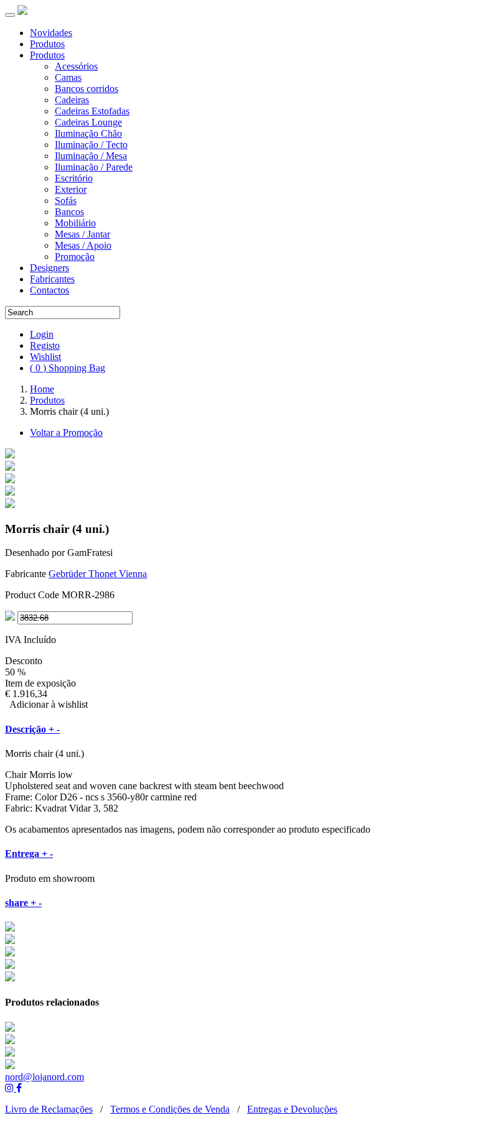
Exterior (71, 189)
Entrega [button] (29, 853)
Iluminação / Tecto (91, 144)
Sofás (66, 200)
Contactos (49, 290)
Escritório (74, 178)
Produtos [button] (47, 55)
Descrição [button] (32, 729)
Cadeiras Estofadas (92, 111)
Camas (68, 77)
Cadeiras (72, 100)
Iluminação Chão (88, 133)
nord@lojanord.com (44, 1077)
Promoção (75, 256)
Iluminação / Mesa (91, 155)
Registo (45, 345)
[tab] (239, 729)
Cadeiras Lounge (88, 122)
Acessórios (76, 66)
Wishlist (45, 356)
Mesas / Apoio (83, 245)
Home (42, 389)
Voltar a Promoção (66, 432)
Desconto (23, 660)
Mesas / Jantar (82, 234)
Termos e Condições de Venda (170, 1109)
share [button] (23, 902)
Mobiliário (75, 223)
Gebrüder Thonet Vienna (98, 573)
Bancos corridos (86, 88)
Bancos (69, 211)
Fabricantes (52, 279)
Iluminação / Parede (94, 167)
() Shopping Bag (67, 368)
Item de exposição (40, 683)
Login (42, 334)
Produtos (47, 44)
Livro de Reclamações (49, 1109)
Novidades (51, 32)
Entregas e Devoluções (292, 1109)
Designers (49, 267)
